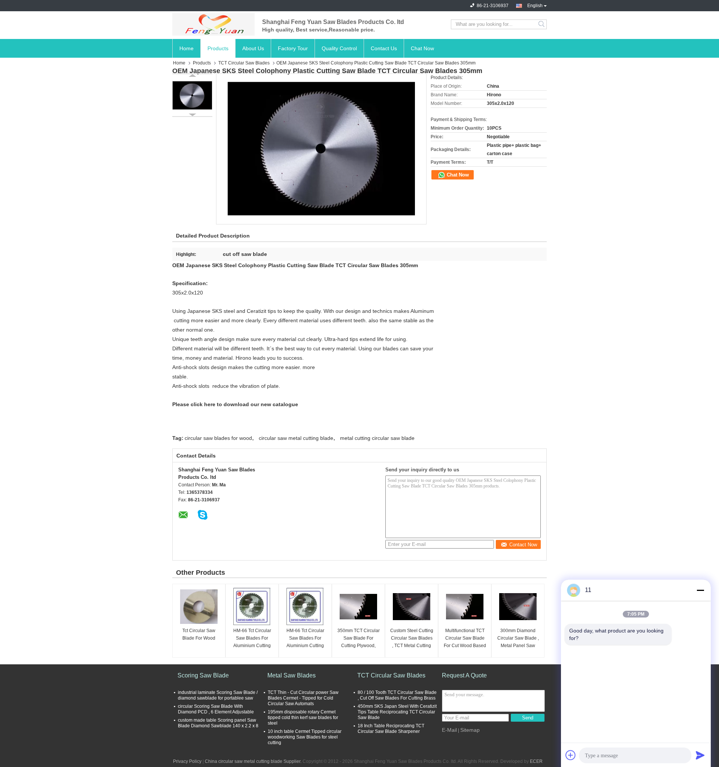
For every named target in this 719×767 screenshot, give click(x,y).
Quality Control (339, 48)
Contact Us (384, 48)
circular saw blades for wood (218, 438)
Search (542, 24)
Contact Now (523, 544)
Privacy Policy (187, 761)
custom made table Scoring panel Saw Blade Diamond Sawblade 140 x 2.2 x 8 (218, 723)
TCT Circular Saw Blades (244, 63)
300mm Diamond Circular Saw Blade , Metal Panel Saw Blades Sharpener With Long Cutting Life (518, 638)
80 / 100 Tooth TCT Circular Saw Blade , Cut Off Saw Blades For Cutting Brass (397, 695)
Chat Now (422, 48)
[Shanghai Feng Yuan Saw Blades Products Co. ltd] (213, 24)
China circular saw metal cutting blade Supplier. (254, 761)
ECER (536, 761)
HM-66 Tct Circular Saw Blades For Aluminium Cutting (252, 638)
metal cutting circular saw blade (377, 438)
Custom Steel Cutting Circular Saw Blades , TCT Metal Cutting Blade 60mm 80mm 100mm (411, 638)
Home (186, 48)
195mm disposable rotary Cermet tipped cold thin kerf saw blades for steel (303, 717)
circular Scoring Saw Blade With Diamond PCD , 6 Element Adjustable (216, 709)
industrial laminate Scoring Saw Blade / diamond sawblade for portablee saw (218, 695)
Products (217, 48)
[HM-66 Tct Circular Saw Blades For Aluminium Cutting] (252, 606)
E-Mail (449, 730)
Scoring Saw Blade (203, 675)
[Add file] (570, 755)
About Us (253, 48)
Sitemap (470, 730)
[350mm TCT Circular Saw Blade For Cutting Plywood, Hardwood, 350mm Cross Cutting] (358, 606)
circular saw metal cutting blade (296, 438)
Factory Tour (293, 48)
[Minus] (700, 590)
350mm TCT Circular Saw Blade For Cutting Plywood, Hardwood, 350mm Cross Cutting (358, 638)
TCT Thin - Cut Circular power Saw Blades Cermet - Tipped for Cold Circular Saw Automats (303, 698)
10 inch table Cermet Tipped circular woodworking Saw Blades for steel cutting (305, 737)
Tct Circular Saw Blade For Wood (198, 634)
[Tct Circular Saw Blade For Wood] (199, 606)
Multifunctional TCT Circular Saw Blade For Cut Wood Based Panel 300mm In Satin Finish (465, 638)
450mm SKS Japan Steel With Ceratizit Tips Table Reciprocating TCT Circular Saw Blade (397, 712)
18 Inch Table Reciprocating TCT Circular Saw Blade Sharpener (391, 728)
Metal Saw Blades (291, 675)
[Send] (700, 755)
